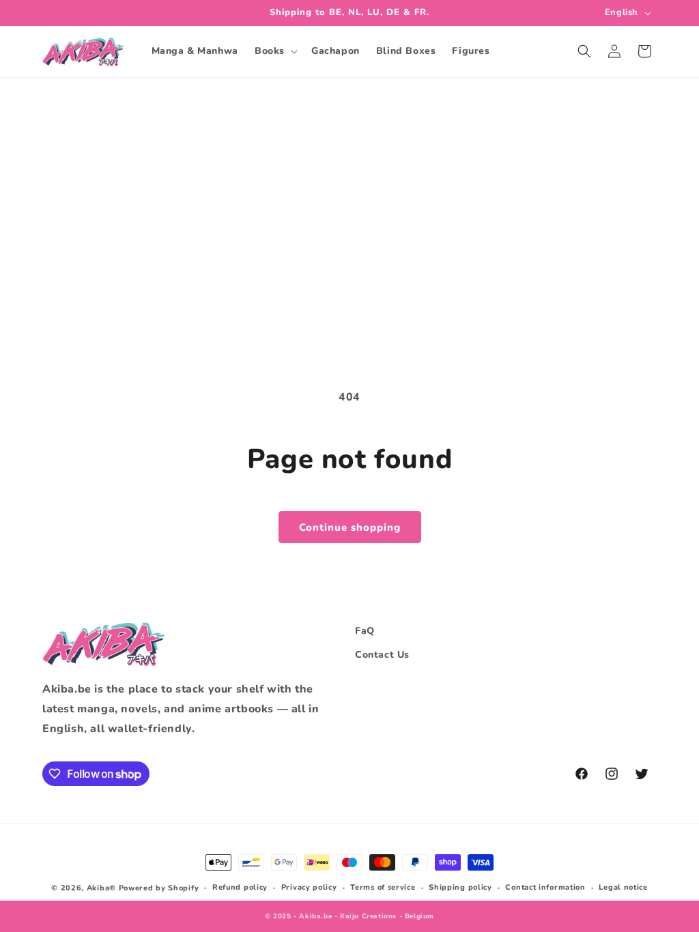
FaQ (365, 630)
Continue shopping (350, 527)
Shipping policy (460, 887)
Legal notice (623, 887)
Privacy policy (309, 887)
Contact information (545, 887)
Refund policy (240, 887)
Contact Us (382, 654)
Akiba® (101, 888)
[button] (274, 51)
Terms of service (382, 887)
